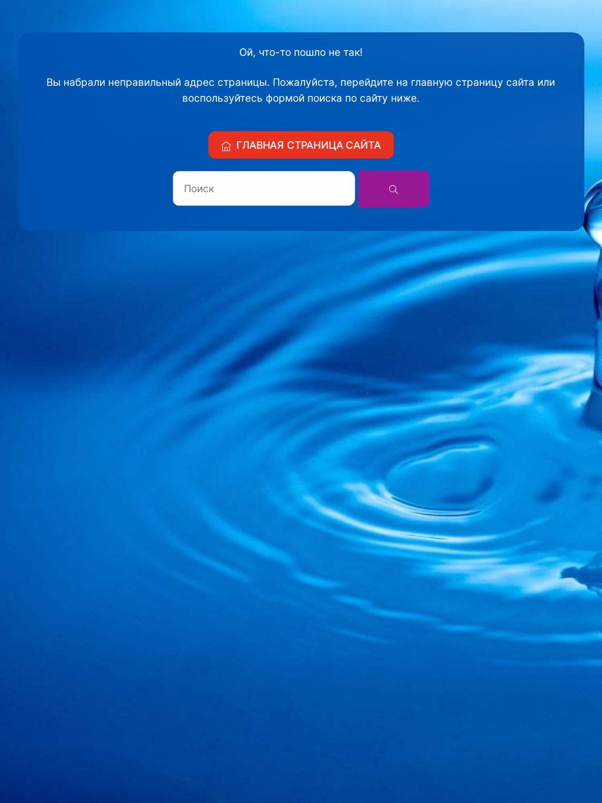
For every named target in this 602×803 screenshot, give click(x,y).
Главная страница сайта (308, 145)
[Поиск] (393, 189)
